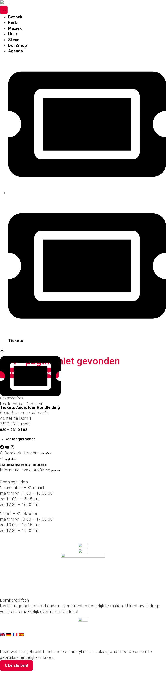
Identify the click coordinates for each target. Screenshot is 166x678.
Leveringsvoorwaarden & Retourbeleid (23, 464)
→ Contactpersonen (18, 439)
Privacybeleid (8, 459)
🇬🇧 (3, 634)
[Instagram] (12, 447)
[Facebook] (2, 447)
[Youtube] (7, 447)
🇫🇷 (16, 634)
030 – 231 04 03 (13, 430)
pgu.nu (55, 470)
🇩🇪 (9, 634)
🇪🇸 (21, 634)
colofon (46, 453)
